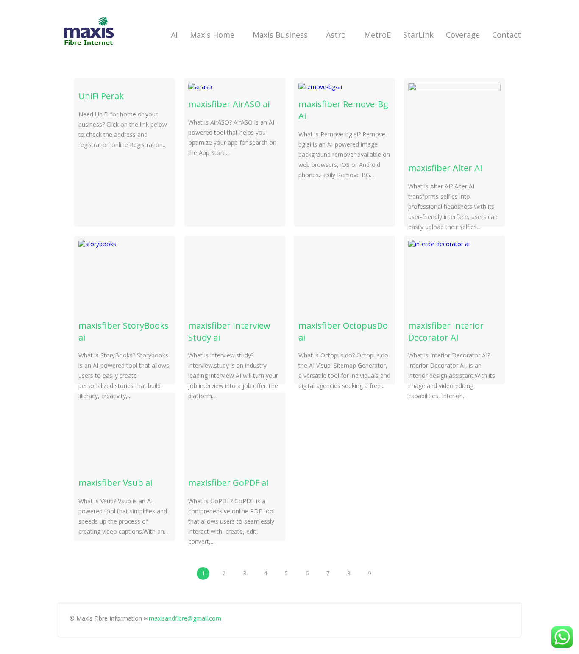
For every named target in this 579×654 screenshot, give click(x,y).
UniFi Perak (101, 96)
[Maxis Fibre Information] (89, 48)
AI (174, 35)
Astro (336, 35)
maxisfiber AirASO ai (229, 104)
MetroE (377, 35)
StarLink (418, 35)
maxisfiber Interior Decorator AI (446, 331)
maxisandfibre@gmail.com (185, 618)
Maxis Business (280, 35)
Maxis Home (212, 35)
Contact (506, 35)
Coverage (463, 35)
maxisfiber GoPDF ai (228, 482)
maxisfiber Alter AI (445, 168)
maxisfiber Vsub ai (115, 482)
